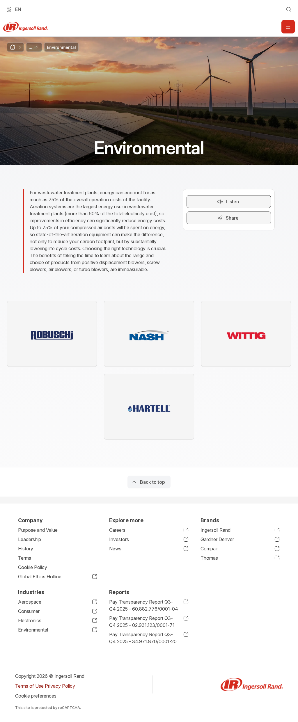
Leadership (29, 539)
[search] (288, 9)
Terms (24, 558)
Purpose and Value (38, 530)
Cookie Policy (32, 567)
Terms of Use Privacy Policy (45, 686)
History (25, 549)
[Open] (288, 26)
